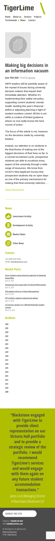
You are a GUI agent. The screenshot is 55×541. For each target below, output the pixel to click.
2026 (6, 324)
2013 (6, 376)
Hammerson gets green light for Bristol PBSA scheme (25, 285)
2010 (6, 387)
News (23, 20)
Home (7, 16)
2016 (6, 364)
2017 (6, 360)
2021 (6, 344)
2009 (6, 391)
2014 (6, 372)
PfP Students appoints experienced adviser (21, 298)
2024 (6, 332)
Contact (31, 20)
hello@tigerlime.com (18, 261)
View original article (14, 189)
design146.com (12, 534)
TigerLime (31, 77)
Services (27, 16)
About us (17, 16)
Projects (38, 16)
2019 (6, 352)
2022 (6, 340)
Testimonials (11, 20)
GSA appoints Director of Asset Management (22, 291)
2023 (6, 336)
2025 (6, 328)
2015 (6, 368)
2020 (6, 348)
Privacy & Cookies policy (10, 531)
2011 (6, 383)
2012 (6, 380)
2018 (6, 356)
